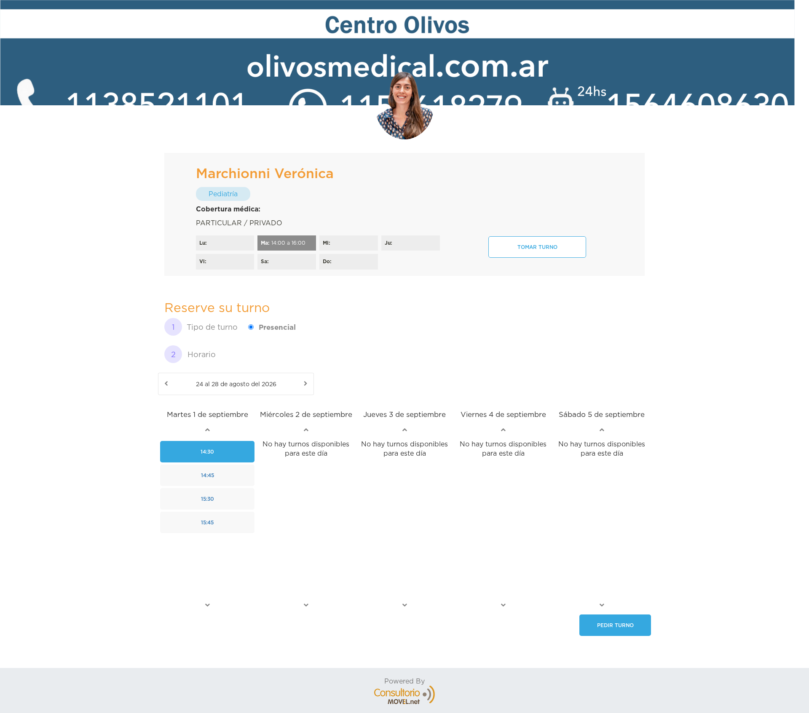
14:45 (207, 475)
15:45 (207, 522)
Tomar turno (537, 247)
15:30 (207, 499)
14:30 (207, 451)
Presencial (277, 327)
